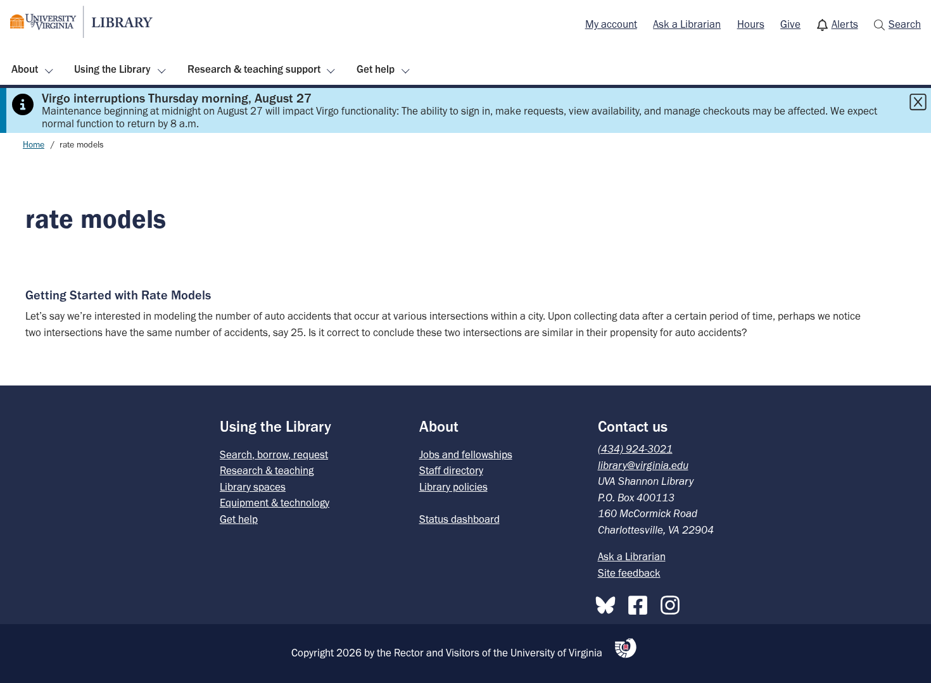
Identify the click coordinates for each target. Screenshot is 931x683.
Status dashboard (459, 519)
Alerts (845, 24)
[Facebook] (641, 602)
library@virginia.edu (643, 465)
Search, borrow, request (274, 454)
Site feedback (629, 573)
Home (33, 144)
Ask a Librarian (687, 24)
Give (790, 24)
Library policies (453, 486)
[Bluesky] (608, 602)
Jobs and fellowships (465, 454)
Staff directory (451, 470)
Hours (750, 24)
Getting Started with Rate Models (118, 295)
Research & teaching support (253, 69)
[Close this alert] (918, 102)
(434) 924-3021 (635, 448)
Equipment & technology (274, 502)
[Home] (81, 22)
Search (905, 24)
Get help (376, 69)
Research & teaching (267, 470)
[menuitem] (611, 24)
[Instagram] (673, 602)
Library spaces (253, 486)
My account (611, 24)
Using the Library (112, 69)
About (24, 69)
